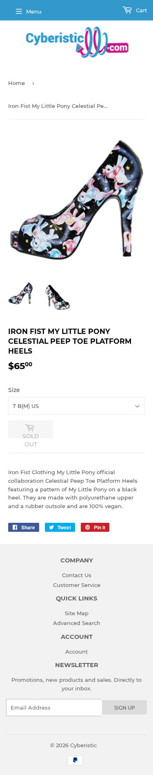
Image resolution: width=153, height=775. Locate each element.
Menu (34, 11)
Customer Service (76, 585)
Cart (140, 10)
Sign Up (124, 708)
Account (76, 651)
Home (16, 83)
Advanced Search (76, 623)
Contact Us (76, 575)
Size (14, 390)
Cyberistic (83, 745)
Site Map (77, 613)
